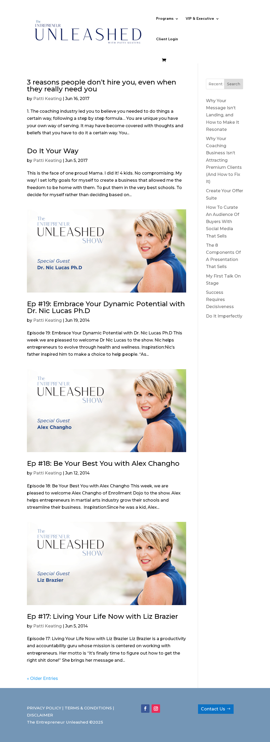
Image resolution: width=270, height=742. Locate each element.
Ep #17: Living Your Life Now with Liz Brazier (102, 616)
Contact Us (213, 708)
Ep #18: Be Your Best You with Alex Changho (103, 463)
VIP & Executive (200, 19)
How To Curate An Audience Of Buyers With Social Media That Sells (222, 222)
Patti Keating (47, 98)
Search (233, 84)
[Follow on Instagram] (156, 708)
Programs (164, 19)
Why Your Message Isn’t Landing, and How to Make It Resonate (222, 115)
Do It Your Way (53, 151)
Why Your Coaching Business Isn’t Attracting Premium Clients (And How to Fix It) (224, 160)
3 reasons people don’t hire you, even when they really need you (101, 85)
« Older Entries (42, 678)
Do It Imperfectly (224, 316)
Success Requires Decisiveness (220, 299)
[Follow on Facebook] (145, 708)
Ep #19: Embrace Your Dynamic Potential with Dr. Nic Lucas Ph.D (106, 307)
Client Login (167, 39)
